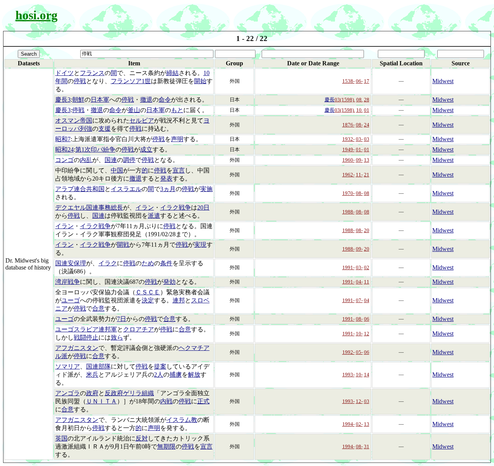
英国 (61, 438)
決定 (148, 300)
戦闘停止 (86, 337)
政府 (92, 393)
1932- (348, 139)
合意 (98, 308)
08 (366, 193)
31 (366, 446)
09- (359, 160)
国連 (111, 160)
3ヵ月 (168, 189)
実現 (200, 244)
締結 (172, 73)
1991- (348, 267)
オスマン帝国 (73, 120)
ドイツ (64, 73)
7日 (121, 319)
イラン (144, 207)
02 (366, 267)
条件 (166, 263)
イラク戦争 (175, 207)
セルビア (141, 120)
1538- (348, 81)
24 (366, 125)
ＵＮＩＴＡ (101, 401)
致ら (117, 337)
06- (359, 81)
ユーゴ (70, 300)
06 (366, 319)
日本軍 (100, 99)
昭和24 (64, 149)
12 (366, 333)
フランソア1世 (131, 81)
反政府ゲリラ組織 (129, 393)
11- (359, 175)
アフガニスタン (76, 348)
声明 (177, 139)
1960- (348, 160)
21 (366, 175)
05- (359, 352)
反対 (141, 438)
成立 (146, 149)
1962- (348, 175)
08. (359, 99)
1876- (348, 125)
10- (359, 333)
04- (359, 282)
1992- (348, 352)
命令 (165, 99)
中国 (117, 170)
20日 (203, 207)
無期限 (166, 446)
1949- (348, 149)
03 (366, 139)
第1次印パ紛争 (95, 149)
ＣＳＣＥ (147, 292)
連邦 (179, 300)
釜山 (134, 110)
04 (366, 300)
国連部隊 (98, 366)
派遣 (154, 215)
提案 (160, 366)
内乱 (86, 160)
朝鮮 (78, 99)
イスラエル (126, 189)
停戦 (80, 81)
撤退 (146, 99)
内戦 (166, 401)
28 (366, 99)
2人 (158, 374)
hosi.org (36, 15)
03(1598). (345, 99)
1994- (348, 424)
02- (359, 424)
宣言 (179, 170)
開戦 (123, 244)
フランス (92, 73)
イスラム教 (181, 419)
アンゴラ (67, 393)
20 (366, 230)
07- (359, 300)
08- (359, 125)
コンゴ (64, 160)
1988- (348, 212)
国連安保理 (70, 263)
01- (359, 149)
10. (359, 110)
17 (366, 81)
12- (359, 401)
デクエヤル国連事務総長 (89, 207)
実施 (206, 189)
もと (177, 110)
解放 (194, 374)
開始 (200, 81)
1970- (348, 193)
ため (148, 263)
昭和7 (63, 139)
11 (366, 282)
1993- (348, 374)
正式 (203, 401)
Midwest (442, 81)
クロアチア (138, 329)
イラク (107, 263)
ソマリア (67, 366)
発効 (169, 281)
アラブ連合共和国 (80, 189)
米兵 (92, 374)
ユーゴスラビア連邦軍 (86, 329)
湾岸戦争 (67, 281)
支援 (104, 128)
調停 (129, 160)
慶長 (330, 99)
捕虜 (175, 374)
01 (366, 110)
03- (359, 139)
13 (366, 160)
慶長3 (63, 99)
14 (366, 374)
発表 (166, 178)
